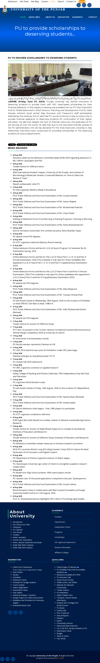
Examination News (20, 590)
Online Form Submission (27, 568)
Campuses (17, 527)
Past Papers (17, 592)
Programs (58, 532)
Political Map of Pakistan (67, 567)
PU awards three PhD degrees (26, 236)
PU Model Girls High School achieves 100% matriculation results (42, 472)
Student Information (63, 547)
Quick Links (34, 17)
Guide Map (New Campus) (23, 545)
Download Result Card (21, 605)
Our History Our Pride (21, 524)
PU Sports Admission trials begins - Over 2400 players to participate (44, 408)
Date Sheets (18, 572)
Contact (92, 17)
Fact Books (17, 532)
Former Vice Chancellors (22, 540)
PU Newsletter (62, 592)
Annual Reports (63, 615)
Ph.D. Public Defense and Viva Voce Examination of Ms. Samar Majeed (44, 201)
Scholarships (60, 537)
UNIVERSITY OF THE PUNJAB (38, 9)
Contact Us (71, 1)
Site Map (35, 1)
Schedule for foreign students (24, 582)
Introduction (17, 522)
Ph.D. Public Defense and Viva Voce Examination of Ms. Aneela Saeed (44, 402)
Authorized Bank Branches (67, 626)
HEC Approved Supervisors (65, 542)
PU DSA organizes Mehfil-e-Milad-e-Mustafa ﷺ (34, 190)
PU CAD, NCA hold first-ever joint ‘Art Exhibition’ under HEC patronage (45, 350)
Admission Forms (20, 580)
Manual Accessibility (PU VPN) (68, 575)
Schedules (17, 577)
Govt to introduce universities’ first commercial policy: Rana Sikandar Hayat (47, 230)
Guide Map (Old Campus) (23, 547)
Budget (59, 633)
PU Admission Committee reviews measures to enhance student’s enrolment (48, 443)
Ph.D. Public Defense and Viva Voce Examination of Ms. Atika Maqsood (45, 289)
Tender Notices (63, 590)
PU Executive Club (64, 577)
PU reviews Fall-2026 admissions (27, 362)
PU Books (61, 608)
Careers (44, 1)
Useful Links (61, 610)
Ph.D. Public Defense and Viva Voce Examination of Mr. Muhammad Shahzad (47, 207)
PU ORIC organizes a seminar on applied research (35, 367)
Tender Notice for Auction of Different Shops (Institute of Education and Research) (50, 437)
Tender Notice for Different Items (28, 166)
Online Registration (20, 587)
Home (22, 17)
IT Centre (60, 658)
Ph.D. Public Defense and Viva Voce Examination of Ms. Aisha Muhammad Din (48, 225)
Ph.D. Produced (63, 613)
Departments (60, 522)
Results (16, 575)
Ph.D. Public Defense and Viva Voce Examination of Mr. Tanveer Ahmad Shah (48, 294)
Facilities (16, 535)
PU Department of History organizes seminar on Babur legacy (41, 458)
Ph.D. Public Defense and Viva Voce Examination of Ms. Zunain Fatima (44, 484)
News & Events (63, 636)
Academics (77, 17)
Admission (12, 1)
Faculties (58, 517)
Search (61, 1)
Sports (59, 621)
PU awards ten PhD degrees (25, 283)
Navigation (63, 17)
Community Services (65, 623)
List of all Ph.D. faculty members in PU (72, 628)
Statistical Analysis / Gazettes (24, 595)
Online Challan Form (65, 595)
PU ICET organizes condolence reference (31, 414)
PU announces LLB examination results (31, 338)
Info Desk (24, 1)
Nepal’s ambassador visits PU (26, 184)
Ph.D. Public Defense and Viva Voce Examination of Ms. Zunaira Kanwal (45, 195)
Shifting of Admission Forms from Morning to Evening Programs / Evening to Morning (52, 219)
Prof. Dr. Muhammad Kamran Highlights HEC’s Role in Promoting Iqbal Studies (48, 499)
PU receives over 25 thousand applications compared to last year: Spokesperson (49, 478)
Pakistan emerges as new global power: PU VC (34, 356)
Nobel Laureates (19, 537)
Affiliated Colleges (62, 552)
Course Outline (19, 585)
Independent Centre (62, 527)
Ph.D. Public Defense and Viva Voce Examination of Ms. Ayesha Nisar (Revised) (48, 397)
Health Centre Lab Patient (67, 582)
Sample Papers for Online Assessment (28, 598)
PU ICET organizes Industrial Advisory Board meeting (37, 242)
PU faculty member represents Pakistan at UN (34, 344)
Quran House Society (65, 580)
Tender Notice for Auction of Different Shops (33, 324)
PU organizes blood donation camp (29, 382)
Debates (60, 618)
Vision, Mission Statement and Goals (27, 542)
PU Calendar (18, 530)
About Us (50, 17)
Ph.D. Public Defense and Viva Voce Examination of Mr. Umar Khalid (43, 213)
